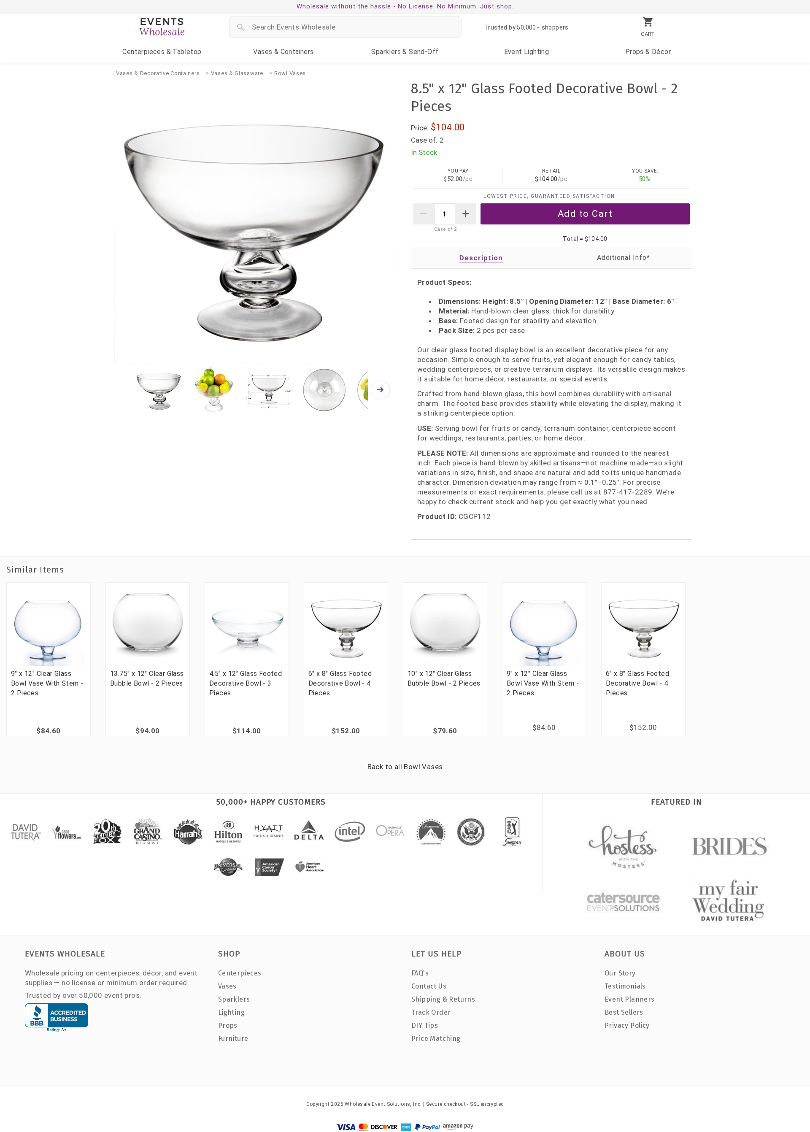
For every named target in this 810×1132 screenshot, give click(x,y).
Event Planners (630, 999)
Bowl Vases (290, 73)
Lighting (526, 52)
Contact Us (428, 986)
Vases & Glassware (237, 73)
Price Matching (436, 1039)
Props (648, 52)
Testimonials (625, 986)
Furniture (233, 1039)
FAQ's (420, 973)
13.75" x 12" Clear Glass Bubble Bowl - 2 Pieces (147, 678)
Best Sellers (624, 1012)
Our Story (620, 973)
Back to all (405, 766)
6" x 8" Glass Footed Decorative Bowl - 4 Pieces (340, 683)
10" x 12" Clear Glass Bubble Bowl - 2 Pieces (444, 678)
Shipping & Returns (443, 999)
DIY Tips (424, 1025)
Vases (283, 52)
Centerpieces (161, 52)
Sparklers (404, 52)
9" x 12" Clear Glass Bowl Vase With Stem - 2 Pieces (47, 683)
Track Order (431, 1012)
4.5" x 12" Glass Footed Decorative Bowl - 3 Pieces (245, 683)
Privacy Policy (627, 1025)
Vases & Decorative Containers (158, 73)
